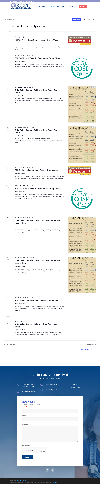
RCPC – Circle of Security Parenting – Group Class (37, 58)
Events (52, 6)
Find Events (76, 19)
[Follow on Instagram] (53, 470)
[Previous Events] (5, 26)
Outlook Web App (21, 480)
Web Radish (54, 482)
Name (24, 407)
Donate (82, 6)
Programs (42, 6)
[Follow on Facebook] (47, 470)
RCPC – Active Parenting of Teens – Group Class (36, 39)
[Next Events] (8, 26)
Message (25, 424)
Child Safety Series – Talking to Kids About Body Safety (36, 91)
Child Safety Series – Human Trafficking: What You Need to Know (37, 221)
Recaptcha (26, 445)
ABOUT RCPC (61, 6)
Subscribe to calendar (87, 349)
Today (12, 26)
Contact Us (73, 6)
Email (24, 415)
